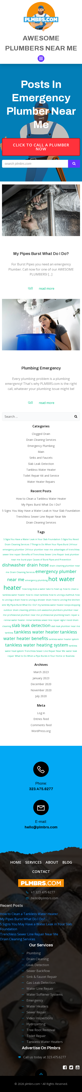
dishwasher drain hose (25, 565)
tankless (9, 632)
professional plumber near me (23, 615)
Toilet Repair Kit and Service (41, 475)
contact (41, 871)
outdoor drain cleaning (16, 610)
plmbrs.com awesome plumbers (46, 610)
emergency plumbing (36, 580)
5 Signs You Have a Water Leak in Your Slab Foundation (31, 539)
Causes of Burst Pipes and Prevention (52, 559)
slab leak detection (31, 625)
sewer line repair (51, 620)
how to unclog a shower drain (36, 599)
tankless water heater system (64, 639)
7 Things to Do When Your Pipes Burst (49, 544)
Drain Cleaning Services (41, 440)
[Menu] (41, 58)
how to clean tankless (37, 594)
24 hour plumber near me (39, 549)
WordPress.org (41, 731)
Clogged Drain (41, 434)
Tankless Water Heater (41, 470)
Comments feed (41, 725)
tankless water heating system (36, 645)
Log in (41, 713)
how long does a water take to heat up (42, 589)
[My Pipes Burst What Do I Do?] (41, 210)
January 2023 (41, 678)
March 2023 (41, 672)
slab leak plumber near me (65, 626)
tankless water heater (36, 632)
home (15, 862)
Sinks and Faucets (41, 457)
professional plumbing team (55, 615)
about (52, 862)
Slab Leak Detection (41, 464)
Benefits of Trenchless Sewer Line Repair (42, 554)
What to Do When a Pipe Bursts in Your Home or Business (44, 656)
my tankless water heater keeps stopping (59, 605)
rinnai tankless (33, 620)
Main (41, 452)
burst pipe (26, 559)
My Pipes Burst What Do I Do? (41, 504)
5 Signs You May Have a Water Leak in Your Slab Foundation (41, 511)
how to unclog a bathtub (61, 594)
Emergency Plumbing (41, 446)
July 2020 (41, 696)
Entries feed (41, 719)
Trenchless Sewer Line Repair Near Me (41, 516)
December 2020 (41, 684)
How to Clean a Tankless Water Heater (41, 498)
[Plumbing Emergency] (41, 324)
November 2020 (41, 690)
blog (67, 862)
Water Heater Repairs (41, 482)
